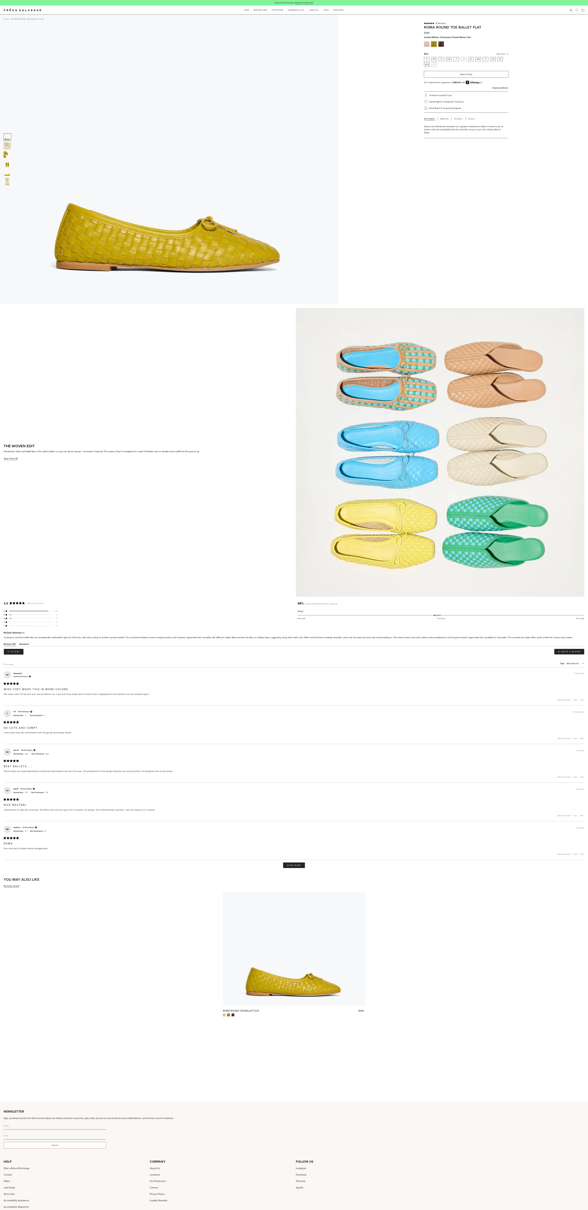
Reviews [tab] (10, 644)
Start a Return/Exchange (17, 1168)
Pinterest (300, 1181)
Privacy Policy (157, 1194)
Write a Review (572, 652)
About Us (155, 1168)
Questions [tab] (24, 644)
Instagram (301, 1168)
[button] (466, 23)
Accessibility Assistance (16, 1200)
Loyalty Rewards (158, 1200)
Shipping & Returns (500, 87)
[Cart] (583, 10)
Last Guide (9, 1187)
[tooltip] (23, 633)
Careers (154, 1187)
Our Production (158, 1181)
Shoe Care (9, 1194)
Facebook (301, 1174)
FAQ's (7, 1181)
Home (6, 19)
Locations (155, 1174)
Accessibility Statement (16, 1206)
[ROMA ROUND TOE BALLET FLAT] (294, 949)
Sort (562, 663)
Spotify (299, 1187)
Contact (8, 1174)
